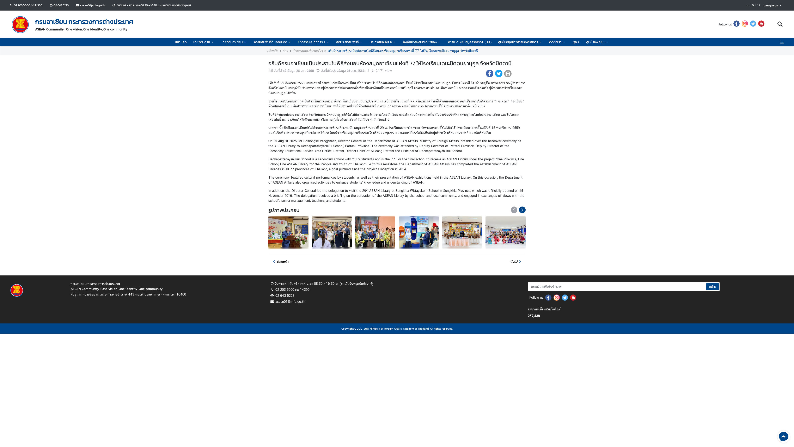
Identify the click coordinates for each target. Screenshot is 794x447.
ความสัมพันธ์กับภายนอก (270, 42)
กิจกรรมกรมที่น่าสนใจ (308, 51)
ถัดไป (514, 261)
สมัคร (712, 286)
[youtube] (761, 24)
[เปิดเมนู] (781, 42)
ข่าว (285, 51)
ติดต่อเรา (555, 42)
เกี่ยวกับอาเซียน (232, 42)
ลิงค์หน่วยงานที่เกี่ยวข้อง (420, 42)
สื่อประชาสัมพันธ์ (347, 42)
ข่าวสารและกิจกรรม (311, 42)
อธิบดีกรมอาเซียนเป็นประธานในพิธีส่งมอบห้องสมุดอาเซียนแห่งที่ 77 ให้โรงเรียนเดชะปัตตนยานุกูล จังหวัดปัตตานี (403, 51)
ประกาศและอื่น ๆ (381, 42)
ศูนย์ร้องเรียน (595, 42)
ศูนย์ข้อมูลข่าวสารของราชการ (518, 42)
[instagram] (745, 24)
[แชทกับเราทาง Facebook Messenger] (783, 436)
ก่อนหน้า (283, 261)
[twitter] (753, 24)
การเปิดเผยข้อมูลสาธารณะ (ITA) (469, 42)
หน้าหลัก (181, 42)
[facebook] (736, 24)
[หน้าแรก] (20, 24)
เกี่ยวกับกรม (201, 42)
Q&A (576, 42)
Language (771, 5)
